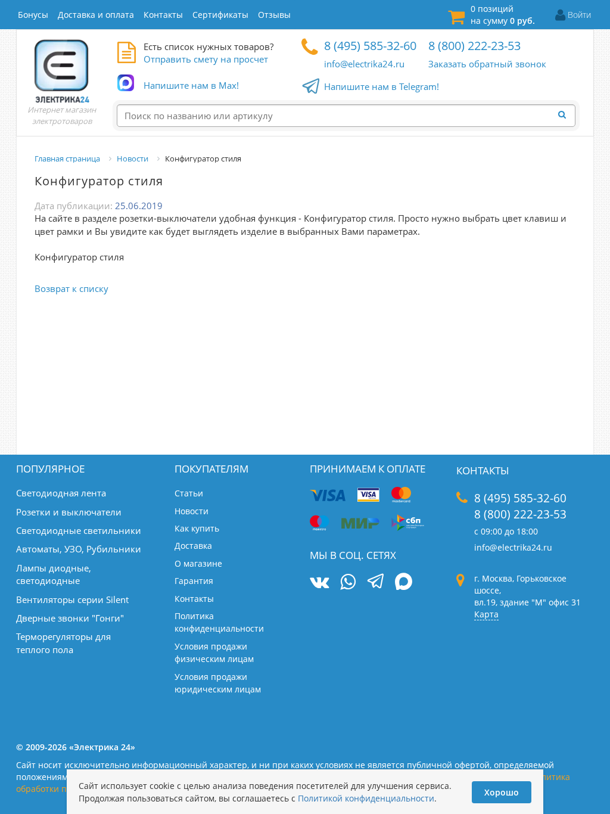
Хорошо (501, 792)
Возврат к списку (71, 288)
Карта (486, 614)
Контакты (194, 598)
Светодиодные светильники (78, 530)
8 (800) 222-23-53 (474, 46)
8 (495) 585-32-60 (370, 46)
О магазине (198, 563)
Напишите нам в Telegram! (381, 86)
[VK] (319, 582)
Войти (579, 14)
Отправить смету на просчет (206, 59)
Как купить (197, 528)
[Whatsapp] (348, 582)
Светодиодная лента (61, 493)
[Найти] (565, 115)
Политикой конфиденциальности (366, 798)
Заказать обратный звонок (487, 64)
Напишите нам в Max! (191, 85)
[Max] (403, 583)
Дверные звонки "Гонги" (70, 618)
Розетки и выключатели (69, 512)
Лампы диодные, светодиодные (53, 574)
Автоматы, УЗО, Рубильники (78, 549)
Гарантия (194, 580)
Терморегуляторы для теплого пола (63, 642)
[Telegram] (375, 583)
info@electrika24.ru (364, 64)
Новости (191, 511)
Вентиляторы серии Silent (72, 599)
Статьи (189, 493)
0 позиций (503, 14)
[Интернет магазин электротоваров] (62, 71)
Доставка (193, 545)
